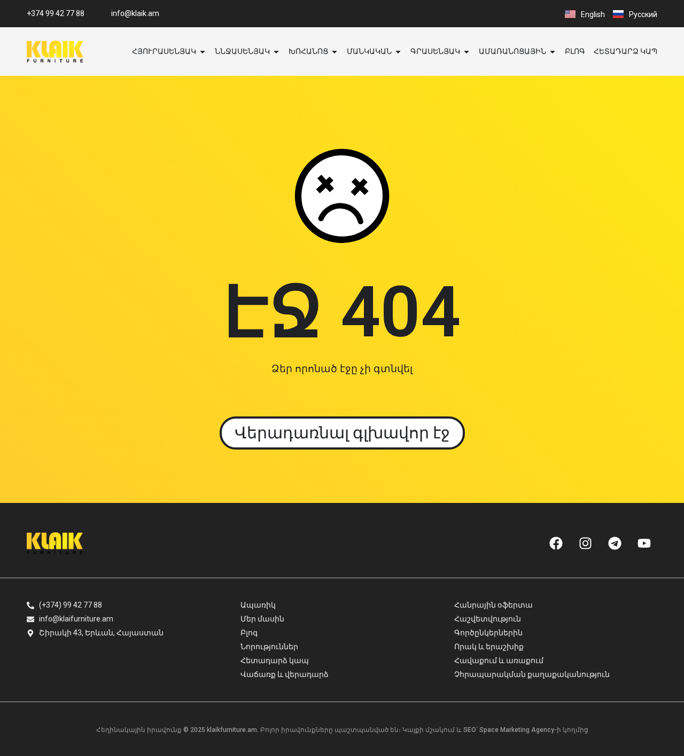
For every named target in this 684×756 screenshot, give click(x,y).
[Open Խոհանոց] (334, 51)
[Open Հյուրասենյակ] (202, 51)
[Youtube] (644, 543)
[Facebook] (555, 543)
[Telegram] (614, 543)
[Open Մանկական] (398, 51)
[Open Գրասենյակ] (466, 51)
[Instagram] (585, 543)
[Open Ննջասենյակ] (276, 51)
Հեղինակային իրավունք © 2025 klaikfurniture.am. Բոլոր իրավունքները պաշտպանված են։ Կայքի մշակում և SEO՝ (287, 730)
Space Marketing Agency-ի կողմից (533, 730)
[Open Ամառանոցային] (552, 51)
